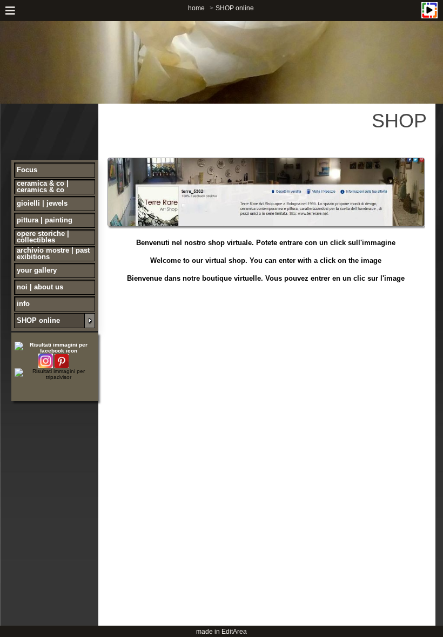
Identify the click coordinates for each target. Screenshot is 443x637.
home (196, 8)
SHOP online (235, 8)
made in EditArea (221, 631)
